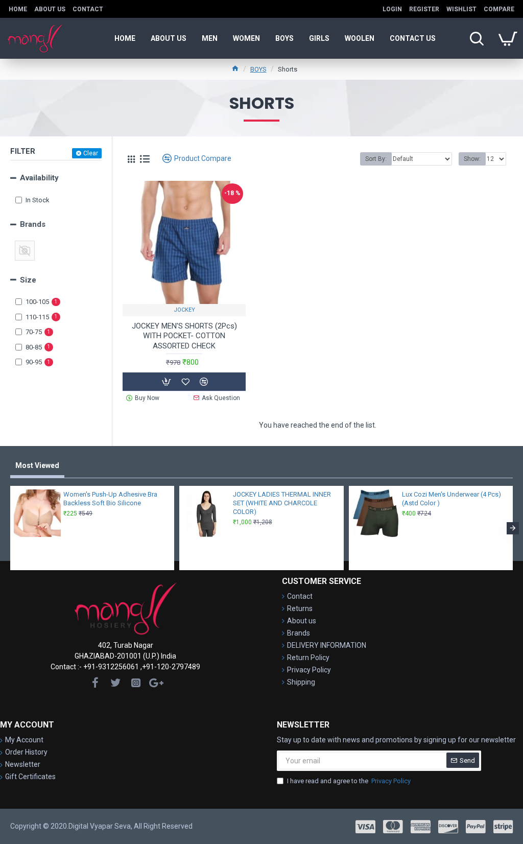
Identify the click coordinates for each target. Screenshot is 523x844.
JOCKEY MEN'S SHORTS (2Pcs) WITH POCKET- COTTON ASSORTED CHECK (184, 335)
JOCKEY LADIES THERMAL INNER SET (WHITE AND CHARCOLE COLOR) (282, 502)
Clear (90, 153)
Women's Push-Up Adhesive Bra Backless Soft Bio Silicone (110, 498)
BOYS (258, 69)
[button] (10, 528)
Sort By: (376, 158)
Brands (32, 224)
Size (28, 280)
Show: (472, 158)
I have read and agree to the (349, 781)
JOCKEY (184, 310)
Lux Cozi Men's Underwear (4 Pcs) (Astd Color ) (451, 498)
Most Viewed (37, 465)
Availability (39, 177)
